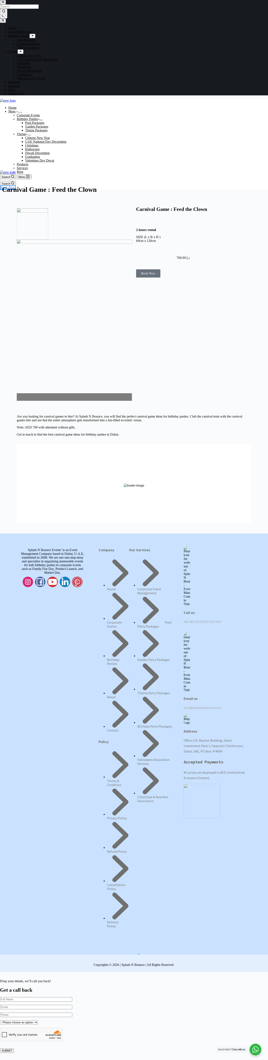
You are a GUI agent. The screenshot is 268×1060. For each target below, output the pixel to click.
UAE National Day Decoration (45, 141)
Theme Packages (36, 130)
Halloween (32, 149)
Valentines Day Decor (39, 160)
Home (12, 107)
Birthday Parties (27, 119)
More (12, 111)
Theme (21, 134)
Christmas (31, 145)
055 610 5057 (213, 622)
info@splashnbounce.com (202, 708)
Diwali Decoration (37, 153)
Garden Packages (36, 126)
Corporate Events (28, 115)
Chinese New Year (37, 138)
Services (22, 168)
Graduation (32, 156)
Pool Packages (34, 123)
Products (22, 164)
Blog (20, 172)
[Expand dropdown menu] (20, 112)
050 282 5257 (193, 622)
